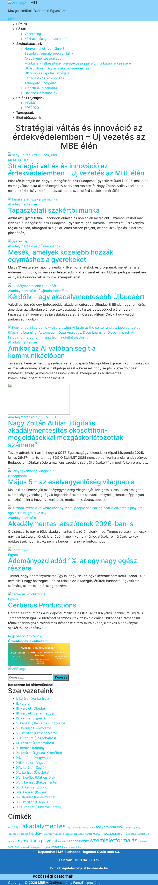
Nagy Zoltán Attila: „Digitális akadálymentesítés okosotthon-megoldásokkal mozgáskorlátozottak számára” (65, 434)
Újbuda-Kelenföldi (55, 291)
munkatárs (130, 834)
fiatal (92, 827)
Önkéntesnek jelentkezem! (28, 641)
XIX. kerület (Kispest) (32, 792)
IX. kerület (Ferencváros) (35, 743)
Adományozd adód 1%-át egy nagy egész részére (72, 564)
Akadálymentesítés (22, 204)
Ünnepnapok (50, 246)
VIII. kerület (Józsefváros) (36, 738)
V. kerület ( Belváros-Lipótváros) (41, 723)
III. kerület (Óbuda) (30, 708)
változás (57, 847)
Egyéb (13, 555)
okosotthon (29, 840)
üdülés (79, 847)
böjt (69, 827)
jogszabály (14, 834)
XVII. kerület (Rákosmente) (36, 782)
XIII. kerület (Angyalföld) (35, 763)
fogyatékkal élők (110, 827)
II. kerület (23, 703)
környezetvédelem (52, 834)
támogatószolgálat (40, 847)
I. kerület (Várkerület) (32, 698)
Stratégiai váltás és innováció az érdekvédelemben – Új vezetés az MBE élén (76, 169)
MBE (33, 2)
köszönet (68, 834)
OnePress (56, 882)
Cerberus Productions (42, 605)
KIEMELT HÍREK (20, 160)
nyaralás (12, 841)
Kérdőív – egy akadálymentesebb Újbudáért (76, 297)
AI (20, 827)
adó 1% (13, 827)
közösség (79, 834)
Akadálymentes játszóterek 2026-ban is (70, 524)
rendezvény (79, 841)
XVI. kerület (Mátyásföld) (35, 777)
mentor (88, 834)
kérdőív (35, 833)
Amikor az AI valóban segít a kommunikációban (52, 352)
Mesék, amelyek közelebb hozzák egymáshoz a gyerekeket (60, 255)
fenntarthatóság (80, 827)
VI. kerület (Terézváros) (34, 728)
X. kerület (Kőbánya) (32, 748)
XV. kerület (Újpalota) (32, 772)
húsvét (128, 827)
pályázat (49, 840)
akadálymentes (44, 826)
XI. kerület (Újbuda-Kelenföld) (39, 753)
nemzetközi (143, 834)
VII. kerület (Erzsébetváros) (37, 733)
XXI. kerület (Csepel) (32, 802)
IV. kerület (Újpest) (30, 718)
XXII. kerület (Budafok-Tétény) (39, 807)
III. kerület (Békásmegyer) (36, 713)
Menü (12, 19)
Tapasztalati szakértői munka (54, 210)
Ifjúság (136, 827)
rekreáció (63, 841)
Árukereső (69, 847)
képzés (24, 834)
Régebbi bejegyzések (24, 636)
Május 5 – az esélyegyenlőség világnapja (71, 482)
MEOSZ (97, 834)
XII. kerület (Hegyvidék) (34, 758)
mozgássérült (113, 833)
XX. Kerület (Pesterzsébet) (36, 797)
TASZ (11, 847)
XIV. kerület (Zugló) (31, 767)
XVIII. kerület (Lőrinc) (32, 787)
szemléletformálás (113, 840)
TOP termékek (22, 847)
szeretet (142, 841)
